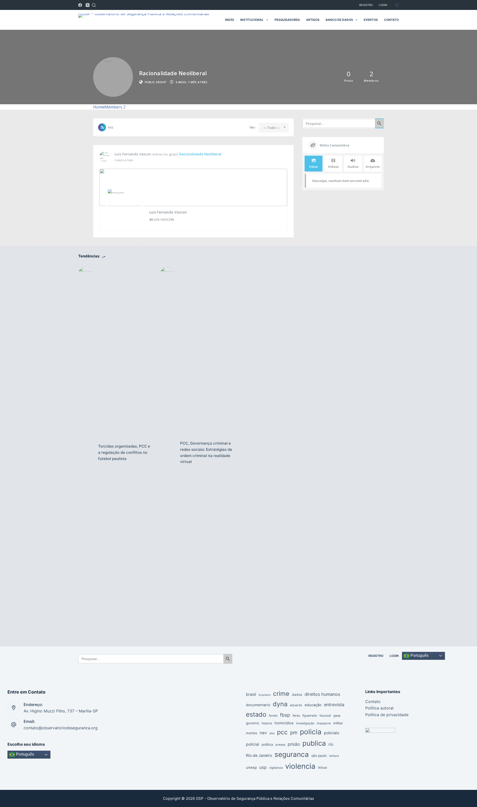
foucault (325, 715)
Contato (373, 701)
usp (263, 767)
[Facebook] (80, 5)
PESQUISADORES (287, 20)
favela (273, 715)
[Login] (397, 5)
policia (310, 732)
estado (256, 714)
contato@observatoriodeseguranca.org (61, 727)
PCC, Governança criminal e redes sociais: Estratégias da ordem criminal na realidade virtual (206, 452)
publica (314, 743)
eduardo (296, 705)
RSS (110, 127)
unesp (251, 767)
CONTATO (391, 20)
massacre (324, 723)
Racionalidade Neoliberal (200, 154)
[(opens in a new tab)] (85, 453)
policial (252, 744)
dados (297, 695)
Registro (366, 5)
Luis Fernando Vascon (133, 154)
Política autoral (379, 707)
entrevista (334, 704)
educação (313, 705)
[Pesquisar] (94, 5)
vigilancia (276, 768)
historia (267, 723)
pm (293, 733)
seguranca (292, 754)
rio (330, 744)
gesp (337, 715)
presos (280, 744)
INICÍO (229, 20)
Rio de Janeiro (259, 755)
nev (263, 732)
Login (383, 5)
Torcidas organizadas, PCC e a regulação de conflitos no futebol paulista (124, 452)
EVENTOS (371, 20)
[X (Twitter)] (87, 5)
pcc (282, 732)
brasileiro (265, 695)
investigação (305, 723)
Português (419, 655)
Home (98, 107)
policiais (331, 733)
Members (114, 107)
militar (338, 723)
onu (272, 733)
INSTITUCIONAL (252, 20)
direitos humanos (322, 694)
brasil (251, 694)
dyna (280, 704)
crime (281, 693)
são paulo (319, 756)
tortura (334, 756)
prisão (294, 744)
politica (267, 744)
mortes (251, 733)
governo (252, 723)
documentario (258, 705)
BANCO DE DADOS (339, 20)
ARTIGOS (312, 20)
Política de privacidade (386, 714)
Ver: (252, 127)
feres (296, 715)
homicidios (284, 723)
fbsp (285, 715)
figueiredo (309, 715)
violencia (300, 766)
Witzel (322, 768)
